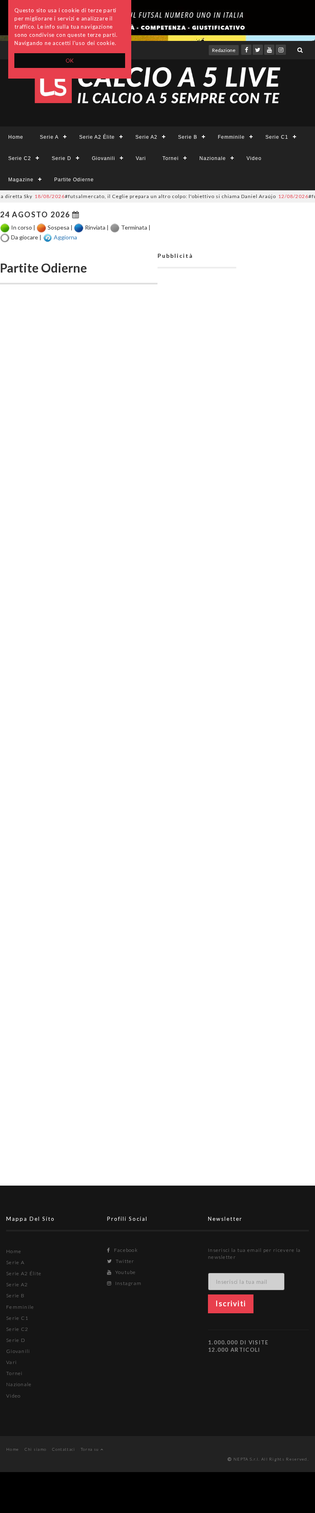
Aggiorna (65, 236)
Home (15, 137)
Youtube (125, 1272)
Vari (141, 158)
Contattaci (63, 1449)
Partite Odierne (74, 180)
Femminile (231, 137)
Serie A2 (146, 137)
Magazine (21, 180)
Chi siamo (36, 1449)
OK (70, 60)
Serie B (187, 137)
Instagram (128, 1283)
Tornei (170, 158)
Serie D (61, 158)
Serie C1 (276, 137)
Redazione (223, 50)
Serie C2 (19, 158)
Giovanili (103, 158)
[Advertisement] (197, 659)
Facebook (125, 1250)
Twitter (124, 1261)
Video (254, 158)
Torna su (90, 1449)
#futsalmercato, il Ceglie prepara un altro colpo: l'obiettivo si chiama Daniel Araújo (142, 196)
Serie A (49, 137)
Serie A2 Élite (97, 137)
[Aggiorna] (47, 238)
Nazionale (212, 158)
